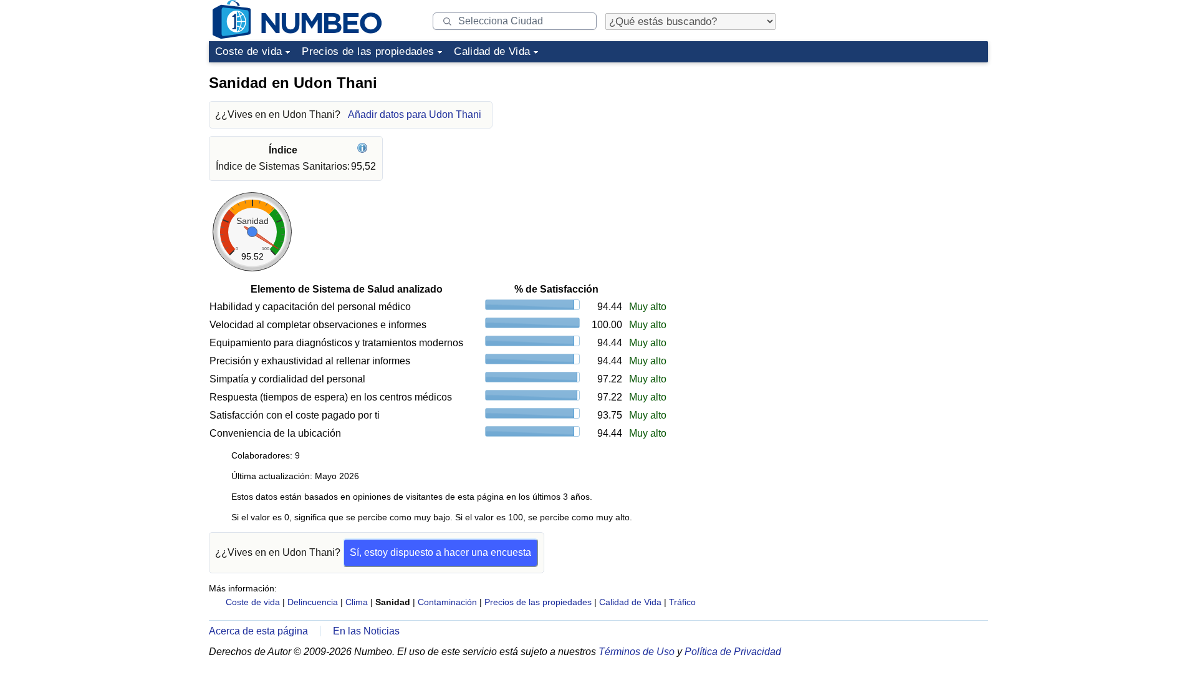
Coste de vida (248, 51)
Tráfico (682, 602)
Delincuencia (312, 602)
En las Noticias (366, 631)
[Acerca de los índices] (363, 150)
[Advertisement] (894, 146)
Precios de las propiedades (368, 51)
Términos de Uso (636, 651)
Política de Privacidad (733, 651)
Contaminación (447, 602)
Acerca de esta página (258, 631)
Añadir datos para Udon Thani (414, 114)
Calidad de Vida (492, 51)
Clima (356, 602)
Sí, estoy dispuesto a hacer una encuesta (440, 552)
